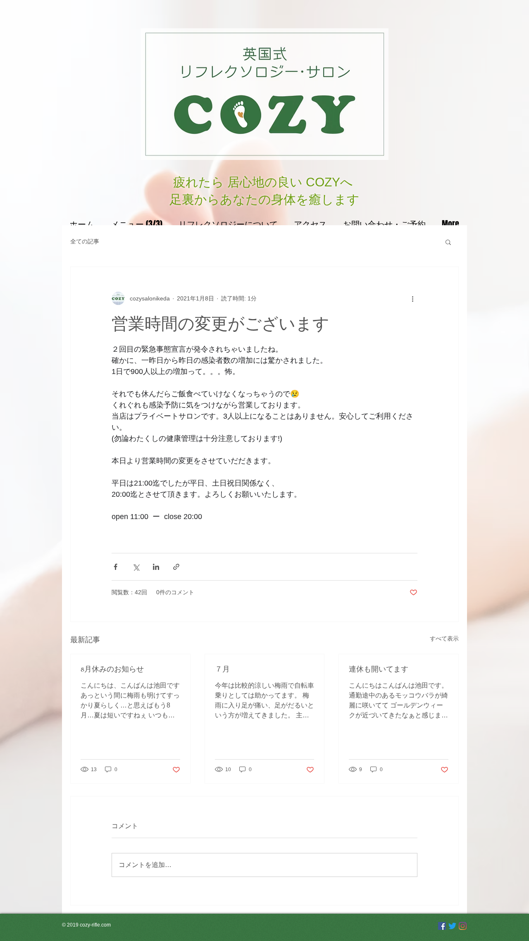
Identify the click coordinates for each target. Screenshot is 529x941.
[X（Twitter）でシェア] (136, 567)
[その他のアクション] (412, 298)
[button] (448, 241)
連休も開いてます (378, 669)
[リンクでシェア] (176, 567)
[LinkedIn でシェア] (156, 567)
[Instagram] (463, 926)
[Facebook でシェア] (115, 567)
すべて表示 (444, 638)
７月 (222, 669)
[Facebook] (442, 926)
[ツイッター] (452, 926)
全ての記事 (84, 241)
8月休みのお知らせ (112, 669)
